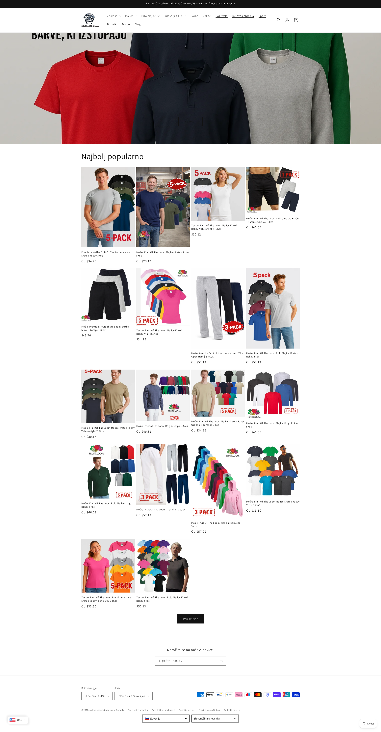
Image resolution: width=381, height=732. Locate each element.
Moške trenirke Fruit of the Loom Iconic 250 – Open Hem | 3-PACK (217, 355)
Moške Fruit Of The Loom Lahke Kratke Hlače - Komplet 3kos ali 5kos (272, 220)
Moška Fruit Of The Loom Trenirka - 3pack (160, 509)
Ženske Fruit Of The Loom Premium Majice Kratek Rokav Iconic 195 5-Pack (106, 599)
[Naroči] (221, 660)
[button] (114, 16)
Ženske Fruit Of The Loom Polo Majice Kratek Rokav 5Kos (162, 599)
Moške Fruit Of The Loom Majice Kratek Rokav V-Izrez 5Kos (273, 503)
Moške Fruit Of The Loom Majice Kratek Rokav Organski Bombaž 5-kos (218, 423)
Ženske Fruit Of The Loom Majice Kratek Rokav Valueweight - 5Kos (214, 227)
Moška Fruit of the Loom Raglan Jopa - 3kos (162, 426)
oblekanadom (96, 710)
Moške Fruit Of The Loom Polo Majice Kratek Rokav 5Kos (272, 355)
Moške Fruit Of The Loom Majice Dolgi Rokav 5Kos (272, 425)
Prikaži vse (190, 619)
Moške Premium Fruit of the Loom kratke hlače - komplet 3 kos (105, 328)
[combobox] (166, 718)
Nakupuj (190, 121)
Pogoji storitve (187, 710)
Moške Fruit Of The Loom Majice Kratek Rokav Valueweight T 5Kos (108, 429)
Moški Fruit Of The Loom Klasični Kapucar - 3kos (216, 524)
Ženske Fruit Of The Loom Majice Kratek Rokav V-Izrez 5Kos (159, 332)
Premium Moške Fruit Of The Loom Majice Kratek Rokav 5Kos (105, 254)
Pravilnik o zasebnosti (163, 710)
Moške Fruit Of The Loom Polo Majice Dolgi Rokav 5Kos (106, 505)
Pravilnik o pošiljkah (209, 710)
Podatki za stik (232, 710)
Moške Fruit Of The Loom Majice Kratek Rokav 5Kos (163, 254)
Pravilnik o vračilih (138, 710)
